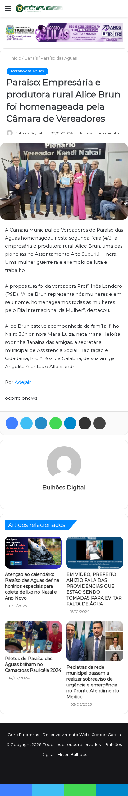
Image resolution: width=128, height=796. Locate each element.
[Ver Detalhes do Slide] (64, 32)
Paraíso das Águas (59, 58)
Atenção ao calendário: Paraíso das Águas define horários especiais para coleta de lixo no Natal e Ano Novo (32, 586)
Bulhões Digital (28, 133)
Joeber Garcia (106, 734)
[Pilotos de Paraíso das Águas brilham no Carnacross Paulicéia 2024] (33, 637)
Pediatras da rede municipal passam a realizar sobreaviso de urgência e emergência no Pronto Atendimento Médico (92, 681)
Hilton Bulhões (72, 754)
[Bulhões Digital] (40, 8)
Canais (31, 58)
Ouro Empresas (23, 734)
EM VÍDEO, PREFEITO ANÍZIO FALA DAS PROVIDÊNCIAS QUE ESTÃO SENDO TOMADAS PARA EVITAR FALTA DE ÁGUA (94, 589)
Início (16, 58)
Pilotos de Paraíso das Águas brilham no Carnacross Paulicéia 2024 (33, 664)
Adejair (23, 382)
